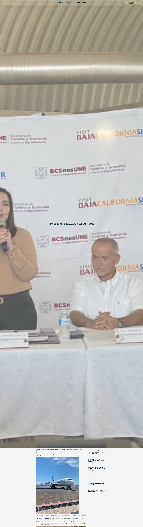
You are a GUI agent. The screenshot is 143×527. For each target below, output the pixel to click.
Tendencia (61, 2)
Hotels (78, 2)
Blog (68, 2)
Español (85, 2)
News (73, 2)
